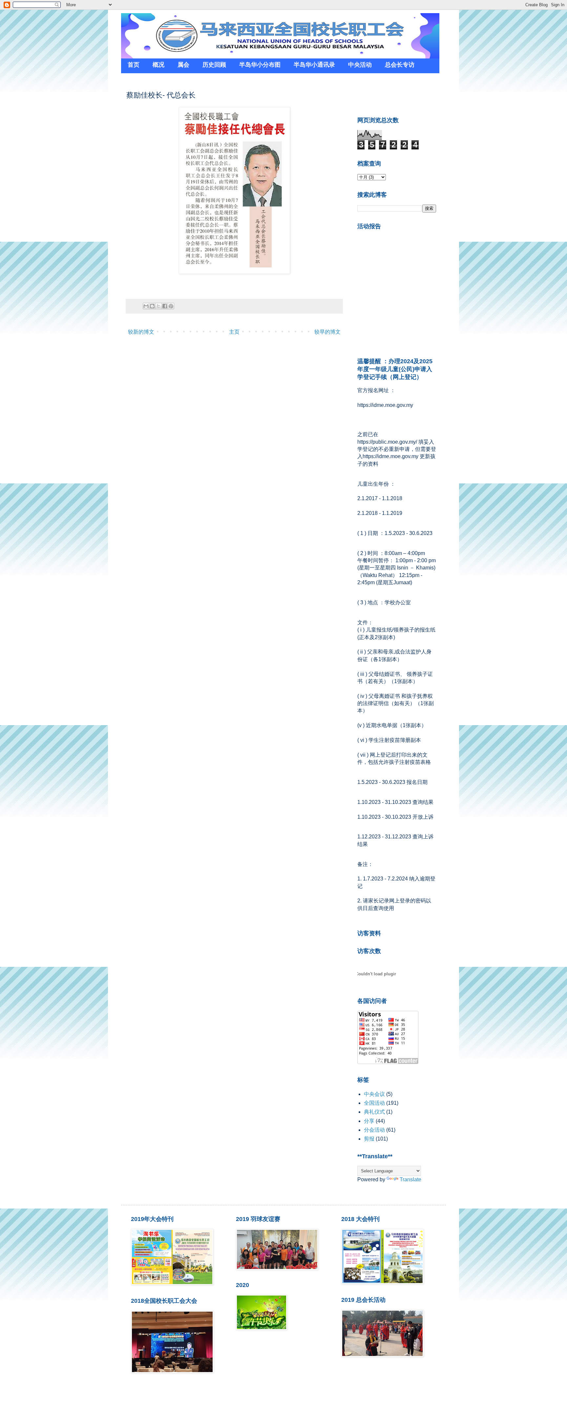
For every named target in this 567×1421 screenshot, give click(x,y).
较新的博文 (141, 332)
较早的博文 (327, 332)
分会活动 (374, 1130)
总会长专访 (399, 64)
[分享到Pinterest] (171, 306)
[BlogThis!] (152, 306)
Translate (410, 1179)
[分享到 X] (158, 306)
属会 (183, 64)
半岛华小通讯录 (314, 64)
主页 (234, 332)
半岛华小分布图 (260, 64)
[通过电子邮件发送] (146, 306)
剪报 (369, 1139)
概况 (158, 64)
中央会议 (374, 1094)
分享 (369, 1121)
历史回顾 (214, 64)
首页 (133, 64)
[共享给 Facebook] (164, 306)
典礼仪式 (374, 1112)
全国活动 (374, 1103)
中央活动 (360, 64)
